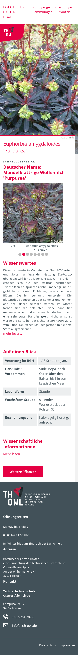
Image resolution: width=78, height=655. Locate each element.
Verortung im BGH (19, 361)
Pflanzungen (64, 7)
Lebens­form (14, 391)
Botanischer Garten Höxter (14, 12)
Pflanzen (63, 12)
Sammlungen (43, 12)
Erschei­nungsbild (18, 417)
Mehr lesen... (12, 454)
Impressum (67, 645)
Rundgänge (41, 7)
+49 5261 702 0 (23, 617)
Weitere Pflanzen (23, 472)
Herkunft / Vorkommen (15, 371)
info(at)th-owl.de (24, 625)
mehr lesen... (13, 333)
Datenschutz (47, 645)
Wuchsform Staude (20, 400)
